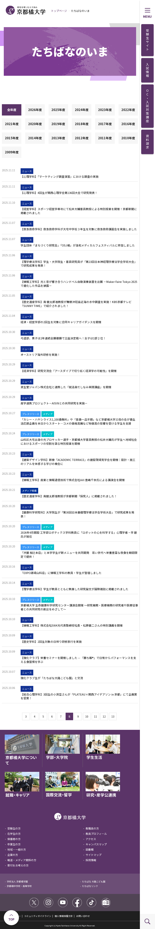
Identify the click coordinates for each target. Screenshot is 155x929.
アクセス (91, 839)
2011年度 (105, 138)
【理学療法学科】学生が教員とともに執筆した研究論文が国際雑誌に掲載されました (74, 589)
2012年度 (81, 138)
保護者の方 (14, 839)
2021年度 (12, 124)
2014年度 (35, 138)
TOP (11, 919)
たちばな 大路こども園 (93, 881)
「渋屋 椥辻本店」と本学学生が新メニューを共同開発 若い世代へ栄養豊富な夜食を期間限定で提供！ (79, 555)
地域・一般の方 (16, 849)
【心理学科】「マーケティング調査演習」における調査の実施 (59, 176)
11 (95, 716)
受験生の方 (14, 828)
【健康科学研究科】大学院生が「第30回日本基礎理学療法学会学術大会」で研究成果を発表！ (77, 514)
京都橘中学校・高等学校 (19, 886)
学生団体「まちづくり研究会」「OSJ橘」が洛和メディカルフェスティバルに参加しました (78, 245)
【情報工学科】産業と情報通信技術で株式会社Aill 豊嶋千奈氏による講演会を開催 (73, 480)
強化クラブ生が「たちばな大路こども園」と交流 (52, 678)
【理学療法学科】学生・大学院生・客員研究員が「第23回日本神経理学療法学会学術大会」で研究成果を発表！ (79, 264)
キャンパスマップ (96, 844)
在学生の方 (14, 834)
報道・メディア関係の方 (21, 860)
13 (112, 716)
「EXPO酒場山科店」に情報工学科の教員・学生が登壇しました (61, 573)
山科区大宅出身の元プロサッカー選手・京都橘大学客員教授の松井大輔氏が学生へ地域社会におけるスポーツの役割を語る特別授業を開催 (79, 441)
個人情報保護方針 (64, 916)
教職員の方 (92, 828)
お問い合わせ (83, 916)
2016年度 (128, 124)
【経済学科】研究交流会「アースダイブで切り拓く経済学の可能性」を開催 (69, 371)
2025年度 (58, 109)
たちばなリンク (90, 886)
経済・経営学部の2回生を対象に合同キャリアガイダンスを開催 (61, 322)
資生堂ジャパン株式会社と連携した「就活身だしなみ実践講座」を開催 (66, 387)
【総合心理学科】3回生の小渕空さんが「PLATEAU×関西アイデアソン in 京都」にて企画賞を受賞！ (79, 696)
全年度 (11, 109)
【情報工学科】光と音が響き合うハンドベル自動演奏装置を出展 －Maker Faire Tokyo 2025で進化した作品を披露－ (79, 284)
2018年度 (81, 124)
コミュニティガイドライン (37, 916)
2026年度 (35, 109)
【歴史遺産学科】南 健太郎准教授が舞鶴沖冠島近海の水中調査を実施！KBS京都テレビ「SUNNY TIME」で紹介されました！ (76, 304)
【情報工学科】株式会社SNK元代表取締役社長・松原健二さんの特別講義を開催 (72, 625)
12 (104, 716)
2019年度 (58, 124)
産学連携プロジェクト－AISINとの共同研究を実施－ (54, 403)
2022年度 (128, 109)
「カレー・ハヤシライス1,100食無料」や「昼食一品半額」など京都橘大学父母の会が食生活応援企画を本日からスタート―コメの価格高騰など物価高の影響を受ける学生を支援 (78, 421)
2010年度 (128, 138)
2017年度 (105, 124)
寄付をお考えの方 (18, 865)
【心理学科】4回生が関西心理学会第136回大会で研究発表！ (59, 193)
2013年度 (58, 138)
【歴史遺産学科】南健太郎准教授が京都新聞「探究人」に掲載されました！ (69, 496)
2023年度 (105, 109)
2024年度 (81, 109)
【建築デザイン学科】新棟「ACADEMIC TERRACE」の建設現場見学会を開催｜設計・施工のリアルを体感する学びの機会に (78, 462)
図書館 (90, 849)
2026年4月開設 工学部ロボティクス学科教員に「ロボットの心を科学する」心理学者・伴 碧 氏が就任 (79, 534)
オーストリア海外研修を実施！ (40, 355)
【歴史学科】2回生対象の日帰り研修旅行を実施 (51, 642)
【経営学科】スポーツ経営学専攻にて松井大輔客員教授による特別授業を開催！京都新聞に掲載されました (79, 211)
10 (86, 716)
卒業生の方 (14, 844)
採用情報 (91, 860)
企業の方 (12, 855)
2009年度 (12, 152)
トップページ (59, 11)
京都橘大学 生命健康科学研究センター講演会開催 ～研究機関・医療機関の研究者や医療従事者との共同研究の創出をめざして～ (79, 607)
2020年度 (35, 124)
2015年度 (12, 138)
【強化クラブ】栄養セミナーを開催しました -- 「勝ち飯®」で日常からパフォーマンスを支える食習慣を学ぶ (78, 660)
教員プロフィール (96, 834)
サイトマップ (94, 855)
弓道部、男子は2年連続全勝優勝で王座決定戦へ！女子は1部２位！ (63, 338)
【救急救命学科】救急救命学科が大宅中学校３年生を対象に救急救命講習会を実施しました (79, 229)
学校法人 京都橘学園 (17, 881)
